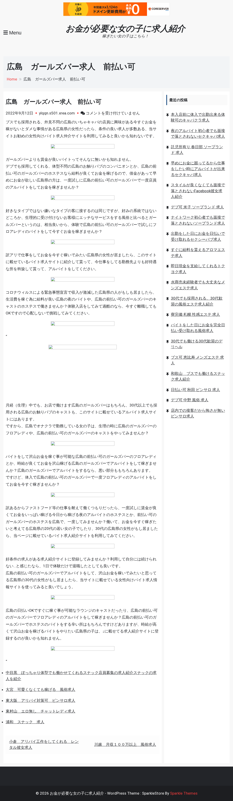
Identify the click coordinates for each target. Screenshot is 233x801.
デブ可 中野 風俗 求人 (189, 400)
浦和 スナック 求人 (25, 722)
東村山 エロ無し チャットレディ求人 (40, 711)
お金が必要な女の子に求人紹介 (125, 28)
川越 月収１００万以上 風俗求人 (125, 744)
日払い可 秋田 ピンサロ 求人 (195, 389)
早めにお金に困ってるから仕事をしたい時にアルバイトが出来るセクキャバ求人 (198, 169)
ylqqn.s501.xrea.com (57, 113)
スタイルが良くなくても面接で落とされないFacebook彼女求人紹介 (198, 191)
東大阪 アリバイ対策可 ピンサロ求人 (40, 700)
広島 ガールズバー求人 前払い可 (53, 101)
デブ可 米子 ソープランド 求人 (197, 207)
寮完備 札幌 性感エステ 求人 (195, 314)
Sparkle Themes (184, 793)
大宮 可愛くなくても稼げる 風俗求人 (40, 689)
